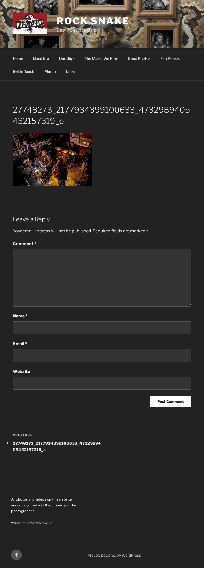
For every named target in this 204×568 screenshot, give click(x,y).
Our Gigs (66, 58)
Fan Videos (170, 58)
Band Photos (139, 58)
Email (20, 343)
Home (18, 58)
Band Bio (41, 58)
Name (20, 316)
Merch (50, 71)
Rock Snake (93, 21)
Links (70, 71)
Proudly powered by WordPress (114, 555)
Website (21, 371)
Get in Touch (23, 71)
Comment (24, 243)
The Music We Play (101, 58)
